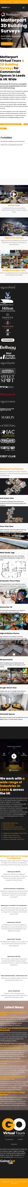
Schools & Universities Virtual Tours (13, 839)
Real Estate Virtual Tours (10, 823)
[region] (14, 30)
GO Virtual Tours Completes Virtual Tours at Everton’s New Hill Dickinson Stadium (14, 1045)
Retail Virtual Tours (9, 825)
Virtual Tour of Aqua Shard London (12, 1062)
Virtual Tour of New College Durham (12, 1093)
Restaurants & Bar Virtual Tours (12, 827)
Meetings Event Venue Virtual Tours (14, 829)
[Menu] (23, 8)
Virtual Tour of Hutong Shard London (13, 1013)
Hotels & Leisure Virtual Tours (12, 837)
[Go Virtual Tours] (5, 7)
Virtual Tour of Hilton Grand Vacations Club (12, 1078)
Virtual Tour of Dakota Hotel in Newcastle (14, 1029)
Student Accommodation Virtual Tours (15, 833)
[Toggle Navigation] (1, 1165)
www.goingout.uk (18, 1157)
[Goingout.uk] (14, 1161)
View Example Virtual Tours (11, 124)
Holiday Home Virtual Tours (11, 835)
